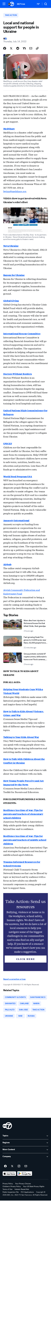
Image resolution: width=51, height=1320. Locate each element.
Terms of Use (7, 1189)
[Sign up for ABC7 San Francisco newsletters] (26, 1166)
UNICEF (7, 443)
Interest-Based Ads (22, 1189)
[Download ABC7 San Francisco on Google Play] (24, 1173)
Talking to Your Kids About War (21, 737)
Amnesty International (16, 520)
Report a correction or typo (14, 979)
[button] (4, 4)
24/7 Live (21, 4)
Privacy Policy (8, 1183)
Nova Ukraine (11, 245)
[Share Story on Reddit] (17, 48)
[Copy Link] (37, 48)
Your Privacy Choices (23, 1183)
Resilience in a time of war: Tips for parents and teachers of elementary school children (23, 814)
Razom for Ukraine (14, 275)
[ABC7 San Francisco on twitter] (12, 1166)
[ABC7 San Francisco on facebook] (5, 1166)
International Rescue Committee (22, 333)
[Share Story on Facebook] (4, 48)
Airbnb (7, 564)
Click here (25, 959)
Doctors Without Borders (17, 374)
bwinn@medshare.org (14, 191)
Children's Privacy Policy (12, 1186)
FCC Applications (27, 1192)
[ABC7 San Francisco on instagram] (19, 1166)
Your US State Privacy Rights (33, 1186)
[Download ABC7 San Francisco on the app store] (9, 1173)
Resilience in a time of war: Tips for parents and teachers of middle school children (24, 839)
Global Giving (11, 300)
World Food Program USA (17, 476)
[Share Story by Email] (30, 48)
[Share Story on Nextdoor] (24, 48)
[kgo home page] (7, 1125)
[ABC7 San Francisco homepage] (11, 4)
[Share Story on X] (11, 48)
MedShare (9, 128)
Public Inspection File (11, 1192)
